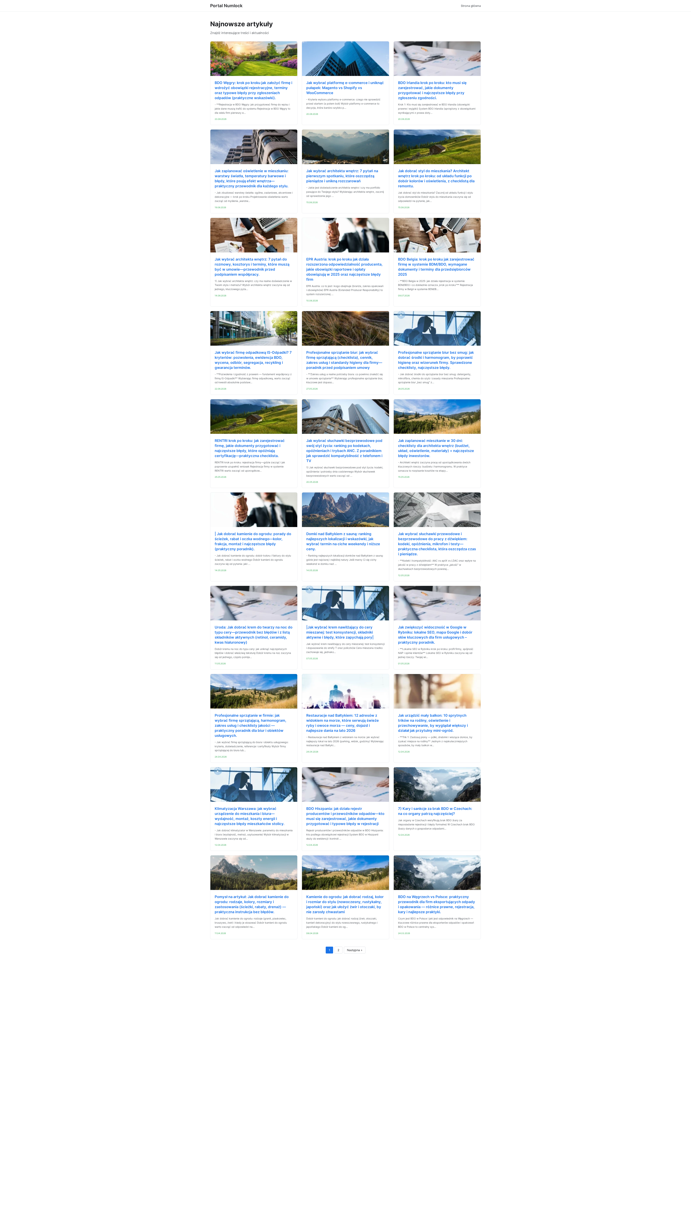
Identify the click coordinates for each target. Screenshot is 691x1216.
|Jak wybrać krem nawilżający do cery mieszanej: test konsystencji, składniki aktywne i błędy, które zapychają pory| (340, 632)
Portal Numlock (226, 5)
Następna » (354, 950)
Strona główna (471, 6)
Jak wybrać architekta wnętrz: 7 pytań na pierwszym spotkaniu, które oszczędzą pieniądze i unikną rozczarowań (342, 176)
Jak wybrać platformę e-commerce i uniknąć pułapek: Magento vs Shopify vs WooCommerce (345, 88)
